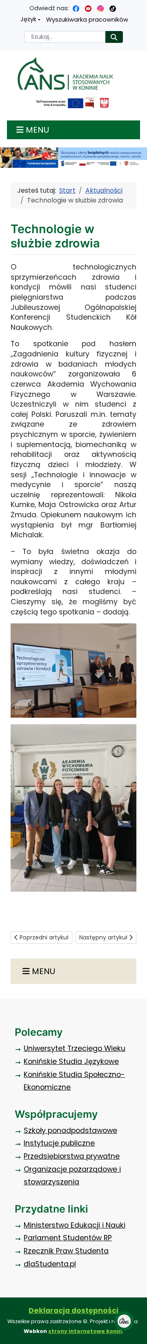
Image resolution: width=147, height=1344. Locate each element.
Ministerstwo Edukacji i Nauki (74, 1225)
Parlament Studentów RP (68, 1238)
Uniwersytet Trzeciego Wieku (74, 1048)
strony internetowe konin (85, 1331)
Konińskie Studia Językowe (71, 1061)
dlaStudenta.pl (50, 1264)
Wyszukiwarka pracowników (87, 20)
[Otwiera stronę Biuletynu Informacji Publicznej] (89, 103)
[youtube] (88, 8)
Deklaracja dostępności (73, 1310)
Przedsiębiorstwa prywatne (72, 1156)
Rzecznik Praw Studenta (66, 1251)
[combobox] (65, 37)
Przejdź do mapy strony (6, 6)
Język (28, 19)
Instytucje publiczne (59, 1143)
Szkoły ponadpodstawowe (70, 1130)
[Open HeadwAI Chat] (124, 1321)
